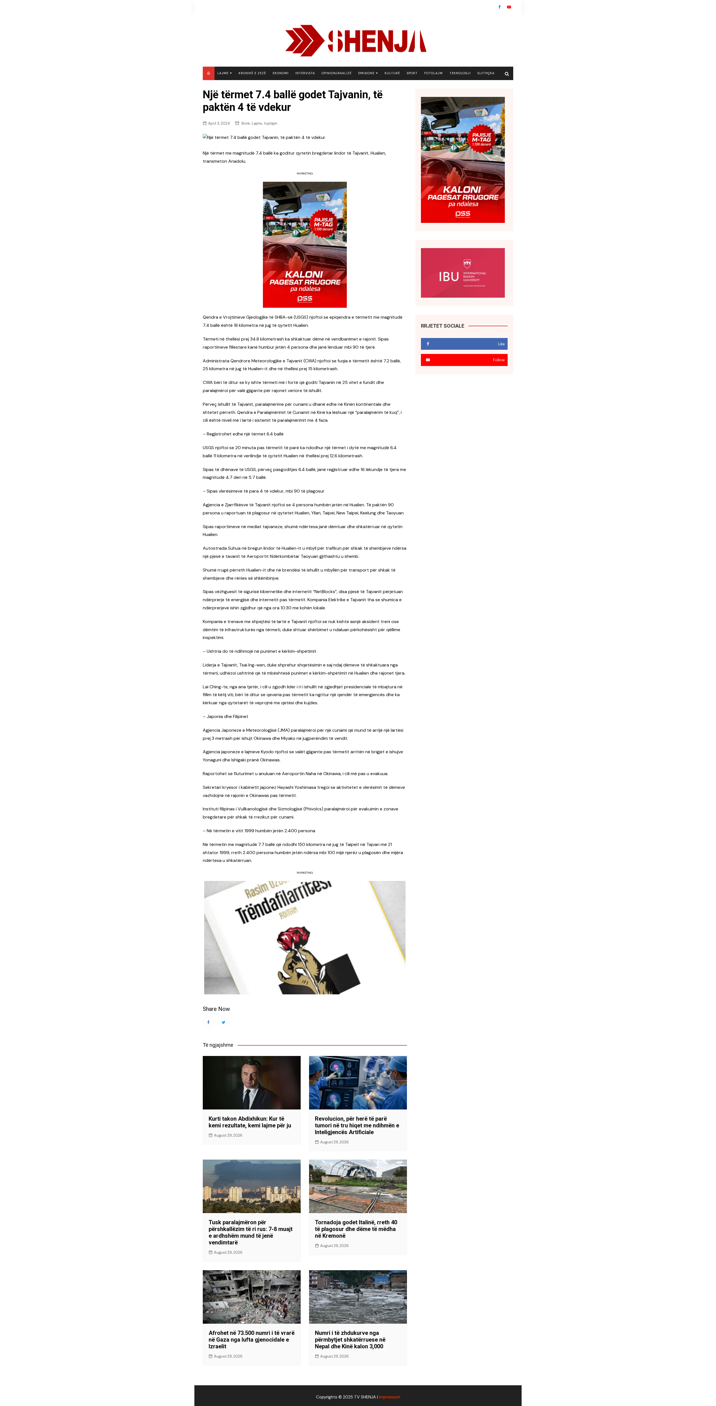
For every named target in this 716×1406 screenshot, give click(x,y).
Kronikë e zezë (252, 73)
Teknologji (460, 73)
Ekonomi (281, 73)
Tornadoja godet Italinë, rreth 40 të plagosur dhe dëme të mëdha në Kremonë (356, 1229)
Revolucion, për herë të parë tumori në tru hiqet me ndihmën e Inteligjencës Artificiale (357, 1125)
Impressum (389, 1397)
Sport (412, 73)
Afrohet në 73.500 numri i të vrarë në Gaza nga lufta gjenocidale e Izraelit (252, 1340)
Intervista (305, 73)
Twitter (223, 1022)
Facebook (499, 7)
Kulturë (392, 73)
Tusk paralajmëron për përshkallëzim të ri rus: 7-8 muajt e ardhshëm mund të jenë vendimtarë (251, 1232)
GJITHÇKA (485, 73)
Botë (246, 123)
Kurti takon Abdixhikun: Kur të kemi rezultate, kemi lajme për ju (250, 1122)
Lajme (223, 73)
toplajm (270, 123)
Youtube (509, 7)
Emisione (366, 73)
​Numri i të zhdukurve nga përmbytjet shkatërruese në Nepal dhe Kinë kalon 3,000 (350, 1340)
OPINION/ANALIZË (337, 73)
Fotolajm (433, 73)
